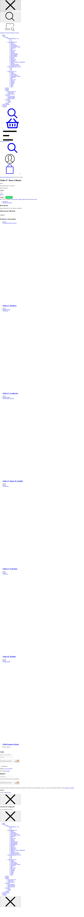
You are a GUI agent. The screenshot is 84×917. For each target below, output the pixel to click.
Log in (2, 768)
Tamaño (2, 190)
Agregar (2, 197)
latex (33, 199)
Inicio (1, 177)
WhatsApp (9, 197)
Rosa (36, 199)
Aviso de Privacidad (35, 749)
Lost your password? (8, 768)
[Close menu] (10, 5)
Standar (23, 199)
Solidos (19, 199)
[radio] (1, 192)
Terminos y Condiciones (26, 749)
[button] (4, 572)
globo (30, 199)
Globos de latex (9, 177)
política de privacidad (69, 787)
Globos (4, 177)
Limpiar (1, 194)
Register (8, 771)
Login (9, 792)
